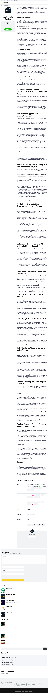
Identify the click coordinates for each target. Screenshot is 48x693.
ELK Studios (37, 484)
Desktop (29, 524)
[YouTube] (43, 683)
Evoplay (29, 486)
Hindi (33, 514)
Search (45, 648)
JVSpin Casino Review (10, 600)
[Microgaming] (40, 486)
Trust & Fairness (25, 540)
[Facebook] (38, 683)
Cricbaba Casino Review (10, 594)
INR (28, 519)
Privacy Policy (16, 0)
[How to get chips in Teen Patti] (3, 644)
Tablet (43, 524)
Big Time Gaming (30, 484)
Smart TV (38, 524)
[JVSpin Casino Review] (3, 604)
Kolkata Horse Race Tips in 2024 (8, 664)
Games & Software (39, 540)
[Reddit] (46, 683)
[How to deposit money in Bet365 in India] (3, 638)
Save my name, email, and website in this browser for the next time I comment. (16, 577)
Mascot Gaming (35, 486)
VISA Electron (37, 497)
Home (1, 5)
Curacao (29, 509)
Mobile (34, 524)
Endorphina (43, 484)
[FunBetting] (5, 3)
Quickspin (39, 488)
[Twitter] (40, 683)
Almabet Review (9, 588)
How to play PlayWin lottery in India (12, 628)
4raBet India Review (9, 612)
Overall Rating (32, 534)
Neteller (38, 495)
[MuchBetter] (29, 495)
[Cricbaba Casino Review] (3, 598)
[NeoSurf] (33, 495)
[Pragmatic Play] (28, 488)
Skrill (42, 495)
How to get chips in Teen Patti (11, 640)
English (29, 514)
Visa (32, 497)
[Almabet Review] (3, 592)
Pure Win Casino (9, 606)
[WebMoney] (42, 497)
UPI (28, 497)
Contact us (12, 0)
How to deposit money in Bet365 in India (13, 634)
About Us (8, 0)
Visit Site (7, 29)
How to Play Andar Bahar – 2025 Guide (9, 657)
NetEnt (44, 486)
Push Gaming (34, 488)
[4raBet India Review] (3, 616)
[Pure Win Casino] (3, 610)
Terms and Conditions (3, 0)
